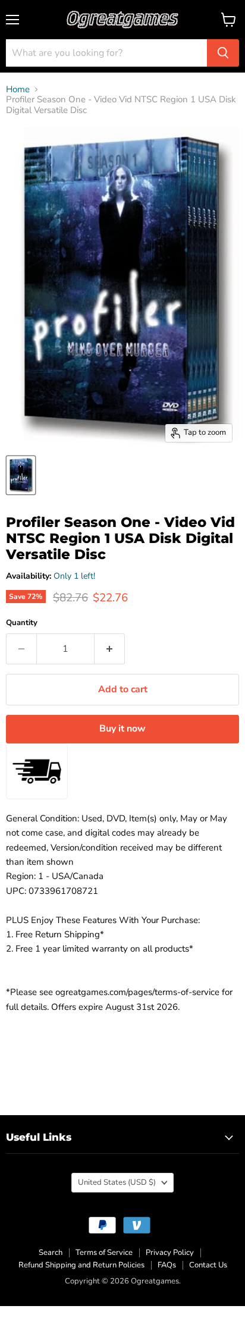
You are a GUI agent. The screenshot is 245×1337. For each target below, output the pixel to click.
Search (50, 1252)
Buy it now (122, 728)
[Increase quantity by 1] (110, 648)
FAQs (167, 1265)
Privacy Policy (170, 1252)
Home (18, 89)
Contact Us (208, 1265)
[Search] (223, 53)
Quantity (21, 623)
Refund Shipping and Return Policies (81, 1265)
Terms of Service (104, 1252)
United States (117, 1182)
